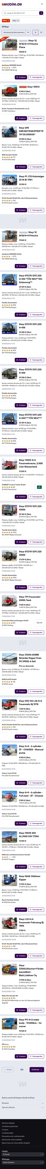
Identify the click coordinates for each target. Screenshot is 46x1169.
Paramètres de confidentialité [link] (13, 1136)
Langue (5, 1151)
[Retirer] (18, 20)
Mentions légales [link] (8, 1123)
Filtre (5, 21)
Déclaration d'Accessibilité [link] (12, 1140)
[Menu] (42, 4)
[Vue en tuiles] (41, 32)
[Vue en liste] (35, 32)
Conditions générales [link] (10, 1126)
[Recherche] (41, 13)
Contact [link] (5, 1130)
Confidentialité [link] (7, 1133)
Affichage (5, 1159)
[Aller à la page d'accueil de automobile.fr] (12, 4)
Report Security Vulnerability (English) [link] (16, 1143)
